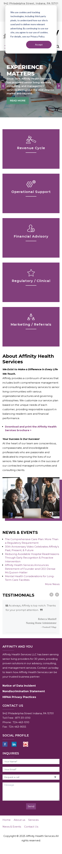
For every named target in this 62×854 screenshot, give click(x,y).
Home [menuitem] (6, 819)
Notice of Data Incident (19, 685)
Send (31, 806)
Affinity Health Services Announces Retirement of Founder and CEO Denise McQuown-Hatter (30, 568)
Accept (39, 44)
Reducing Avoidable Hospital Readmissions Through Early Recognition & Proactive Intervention (32, 557)
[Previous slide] (3, 85)
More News (52, 584)
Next (57, 595)
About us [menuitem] (19, 819)
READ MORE (17, 100)
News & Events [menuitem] (11, 826)
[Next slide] (58, 85)
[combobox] (31, 777)
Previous (51, 595)
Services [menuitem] (33, 819)
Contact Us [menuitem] (31, 826)
